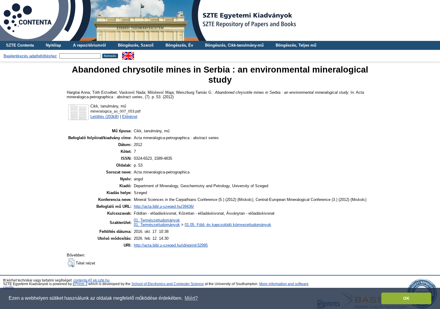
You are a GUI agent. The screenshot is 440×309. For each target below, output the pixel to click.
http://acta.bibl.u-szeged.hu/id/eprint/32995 (171, 245)
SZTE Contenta (20, 45)
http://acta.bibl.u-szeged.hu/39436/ (164, 206)
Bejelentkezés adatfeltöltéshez (30, 56)
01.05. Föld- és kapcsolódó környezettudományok (228, 224)
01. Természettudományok (157, 220)
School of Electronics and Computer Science (167, 284)
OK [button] (406, 298)
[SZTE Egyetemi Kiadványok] (220, 20)
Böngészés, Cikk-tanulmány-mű (234, 45)
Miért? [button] (191, 298)
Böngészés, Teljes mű (296, 45)
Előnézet (129, 116)
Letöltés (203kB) (104, 116)
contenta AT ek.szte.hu (91, 280)
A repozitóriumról (89, 45)
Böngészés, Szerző (136, 45)
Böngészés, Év (179, 45)
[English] (128, 54)
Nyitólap (53, 45)
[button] (71, 262)
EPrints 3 (80, 284)
